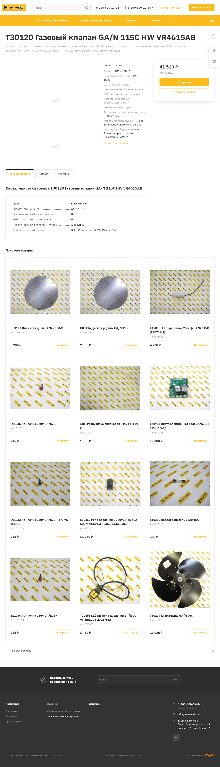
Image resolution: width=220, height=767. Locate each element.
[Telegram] (176, 737)
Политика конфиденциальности (124, 755)
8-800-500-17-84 (139, 7)
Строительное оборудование (63, 711)
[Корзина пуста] (212, 20)
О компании (12, 711)
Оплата (43, 173)
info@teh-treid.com (171, 7)
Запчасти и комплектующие (63, 716)
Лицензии (11, 716)
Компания (12, 704)
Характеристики (19, 173)
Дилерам (95, 704)
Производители (14, 721)
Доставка (64, 173)
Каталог (52, 704)
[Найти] (88, 7)
